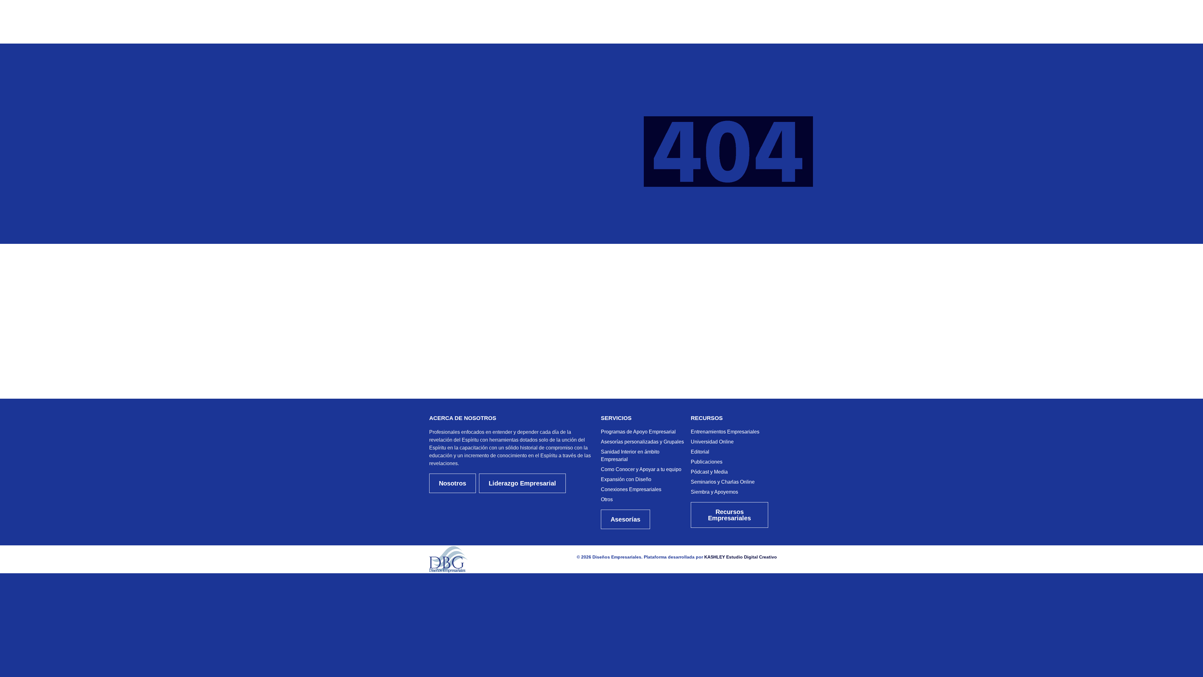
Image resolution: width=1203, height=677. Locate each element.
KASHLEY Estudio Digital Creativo (740, 556)
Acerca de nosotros (462, 418)
